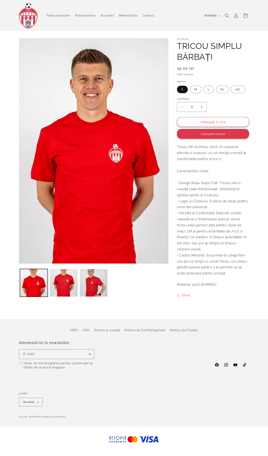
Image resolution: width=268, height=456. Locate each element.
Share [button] (186, 295)
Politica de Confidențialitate (145, 330)
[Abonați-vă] (89, 354)
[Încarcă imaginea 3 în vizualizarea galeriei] (94, 283)
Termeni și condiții (107, 330)
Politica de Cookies (184, 330)
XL (222, 89)
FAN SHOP (35, 416)
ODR (86, 330)
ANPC (74, 330)
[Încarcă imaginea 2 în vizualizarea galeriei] (64, 283)
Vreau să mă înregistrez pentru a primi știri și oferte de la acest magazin (58, 365)
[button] (227, 15)
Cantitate (183, 98)
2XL (238, 89)
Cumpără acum (213, 134)
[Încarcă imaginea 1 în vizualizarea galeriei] (34, 283)
